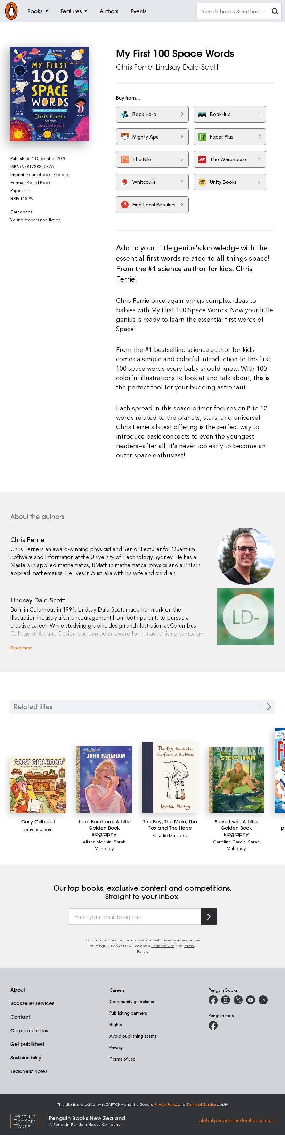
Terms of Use (162, 945)
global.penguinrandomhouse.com (236, 1120)
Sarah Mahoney (110, 844)
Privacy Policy (165, 1104)
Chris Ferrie (134, 67)
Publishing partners (128, 1013)
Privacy (116, 1047)
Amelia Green (38, 829)
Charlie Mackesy (170, 835)
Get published (27, 1044)
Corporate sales (29, 1030)
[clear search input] (275, 12)
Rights (115, 1024)
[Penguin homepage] (11, 11)
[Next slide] (269, 706)
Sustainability (25, 1058)
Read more (21, 647)
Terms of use (122, 1059)
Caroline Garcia (229, 841)
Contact (20, 1017)
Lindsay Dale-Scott (187, 67)
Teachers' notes (28, 1071)
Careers (117, 990)
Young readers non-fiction (35, 219)
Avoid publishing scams (133, 1036)
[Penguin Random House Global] (29, 1120)
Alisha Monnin (97, 841)
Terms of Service (201, 1104)
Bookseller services (32, 1003)
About (17, 990)
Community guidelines (131, 1001)
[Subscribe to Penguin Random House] (209, 916)
